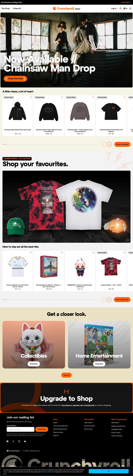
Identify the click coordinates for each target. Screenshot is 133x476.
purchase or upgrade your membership (78, 405)
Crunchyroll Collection (60, 426)
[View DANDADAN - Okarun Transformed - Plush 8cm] (80, 266)
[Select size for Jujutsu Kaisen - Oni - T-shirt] (124, 252)
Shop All (17, 8)
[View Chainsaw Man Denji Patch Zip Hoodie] (17, 111)
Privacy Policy (116, 432)
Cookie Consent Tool (118, 426)
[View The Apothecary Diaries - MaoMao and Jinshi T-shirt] (86, 200)
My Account (88, 429)
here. (5, 474)
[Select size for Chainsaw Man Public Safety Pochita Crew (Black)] (62, 97)
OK (109, 471)
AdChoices (115, 422)
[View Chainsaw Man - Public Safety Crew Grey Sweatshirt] (80, 111)
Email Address (11, 425)
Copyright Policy (116, 429)
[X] (13, 441)
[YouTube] (24, 441)
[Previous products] (103, 144)
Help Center (88, 422)
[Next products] (109, 144)
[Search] (120, 8)
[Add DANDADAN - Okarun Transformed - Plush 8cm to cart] (93, 252)
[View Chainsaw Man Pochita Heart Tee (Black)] (111, 111)
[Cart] (130, 8)
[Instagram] (19, 441)
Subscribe (42, 429)
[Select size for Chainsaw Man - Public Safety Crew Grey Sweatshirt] (93, 97)
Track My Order (89, 426)
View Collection (122, 299)
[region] (67, 115)
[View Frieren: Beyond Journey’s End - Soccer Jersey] (17, 266)
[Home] (66, 8)
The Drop (5, 8)
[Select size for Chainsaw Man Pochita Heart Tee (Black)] (124, 97)
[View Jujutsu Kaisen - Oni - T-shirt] (47, 200)
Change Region (14, 451)
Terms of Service (116, 436)
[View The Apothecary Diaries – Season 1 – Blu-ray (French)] (48, 266)
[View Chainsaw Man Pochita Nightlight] (118, 225)
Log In (113, 8)
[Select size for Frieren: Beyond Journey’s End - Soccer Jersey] (31, 252)
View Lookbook (122, 144)
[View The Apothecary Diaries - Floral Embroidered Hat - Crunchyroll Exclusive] (15, 223)
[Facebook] (7, 441)
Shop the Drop (15, 79)
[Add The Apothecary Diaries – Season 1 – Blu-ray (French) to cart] (62, 252)
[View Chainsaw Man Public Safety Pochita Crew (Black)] (48, 111)
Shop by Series (58, 432)
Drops (55, 422)
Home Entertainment (60, 429)
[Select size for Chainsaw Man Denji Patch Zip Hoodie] (31, 97)
